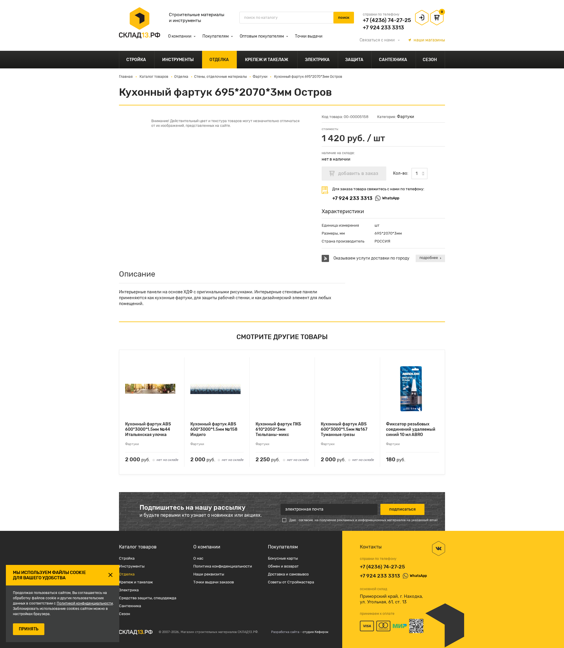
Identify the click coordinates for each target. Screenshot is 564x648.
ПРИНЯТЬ (28, 629)
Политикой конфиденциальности (85, 603)
